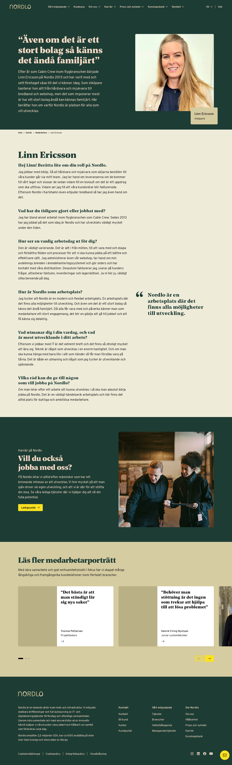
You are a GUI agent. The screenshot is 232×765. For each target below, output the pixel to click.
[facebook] (205, 753)
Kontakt (176, 7)
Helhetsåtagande (162, 725)
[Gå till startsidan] (20, 7)
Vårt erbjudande (57, 7)
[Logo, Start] (30, 693)
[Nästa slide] (209, 658)
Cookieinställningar (29, 754)
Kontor (122, 725)
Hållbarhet (191, 719)
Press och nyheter (130, 7)
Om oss (93, 7)
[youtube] (211, 753)
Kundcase (79, 7)
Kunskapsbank (156, 7)
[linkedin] (198, 753)
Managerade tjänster (164, 730)
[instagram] (192, 753)
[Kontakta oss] (224, 755)
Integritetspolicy (75, 754)
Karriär (108, 7)
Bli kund (123, 719)
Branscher (158, 719)
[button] (25, 658)
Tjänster (157, 714)
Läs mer (62, 641)
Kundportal (125, 730)
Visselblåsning (98, 754)
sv (207, 7)
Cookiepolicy (53, 754)
